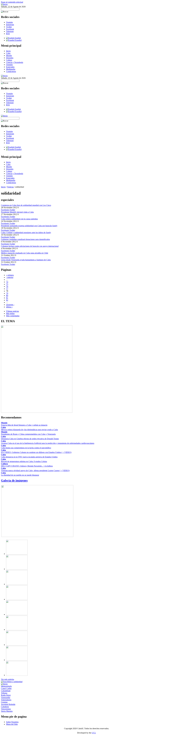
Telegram (10, 31)
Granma (4, 702)
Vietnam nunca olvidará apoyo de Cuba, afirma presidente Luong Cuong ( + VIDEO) (35, 470)
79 (7, 293)
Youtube (9, 22)
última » (9, 307)
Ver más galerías (7, 679)
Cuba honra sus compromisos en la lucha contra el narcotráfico (26, 448)
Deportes (9, 58)
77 (7, 289)
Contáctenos (11, 71)
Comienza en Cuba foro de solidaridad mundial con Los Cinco (26, 205)
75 (7, 284)
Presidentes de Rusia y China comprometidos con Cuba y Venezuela (28, 434)
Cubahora (5, 707)
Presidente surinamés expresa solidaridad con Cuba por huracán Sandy (29, 226)
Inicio (8, 51)
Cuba (8, 53)
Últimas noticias (12, 311)
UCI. (94, 733)
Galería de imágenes (14, 480)
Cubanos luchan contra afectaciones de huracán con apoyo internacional (30, 246)
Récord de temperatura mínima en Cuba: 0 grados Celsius (24, 461)
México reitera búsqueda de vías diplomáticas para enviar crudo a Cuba (29, 430)
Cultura (9, 60)
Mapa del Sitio (12, 724)
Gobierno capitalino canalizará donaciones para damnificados (25, 239)
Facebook (10, 29)
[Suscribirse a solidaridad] (11, 682)
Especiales (10, 67)
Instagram (10, 24)
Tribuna (4, 693)
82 (7, 300)
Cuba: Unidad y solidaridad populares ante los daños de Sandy (26, 232)
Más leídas (10, 313)
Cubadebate (6, 691)
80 (7, 295)
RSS (8, 34)
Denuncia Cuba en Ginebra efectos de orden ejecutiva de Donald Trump (30, 439)
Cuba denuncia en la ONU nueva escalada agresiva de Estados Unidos (29, 457)
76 (7, 286)
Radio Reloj (6, 695)
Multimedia (10, 69)
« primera (10, 275)
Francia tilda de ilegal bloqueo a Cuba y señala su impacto (24, 425)
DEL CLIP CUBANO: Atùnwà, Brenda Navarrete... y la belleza (27, 466)
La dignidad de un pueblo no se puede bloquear (20, 475)
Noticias (10, 187)
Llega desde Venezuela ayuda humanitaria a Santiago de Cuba (26, 260)
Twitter (9, 27)
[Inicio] (4, 4)
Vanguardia (5, 697)
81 (7, 298)
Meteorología (6, 686)
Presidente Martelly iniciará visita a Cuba (17, 212)
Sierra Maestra (7, 711)
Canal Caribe (6, 688)
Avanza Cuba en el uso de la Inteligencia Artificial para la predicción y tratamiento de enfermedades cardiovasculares (47, 443)
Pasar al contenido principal (12, 2)
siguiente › (10, 305)
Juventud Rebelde (8, 704)
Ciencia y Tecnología (14, 62)
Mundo (9, 55)
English (17, 38)
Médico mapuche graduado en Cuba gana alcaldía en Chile (24, 253)
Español (18, 40)
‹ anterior (9, 277)
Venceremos (6, 709)
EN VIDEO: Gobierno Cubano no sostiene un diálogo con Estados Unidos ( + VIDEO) (36, 452)
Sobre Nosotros (12, 722)
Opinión (9, 65)
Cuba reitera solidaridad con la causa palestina (19, 219)
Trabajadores (6, 700)
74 (7, 282)
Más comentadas (12, 316)
